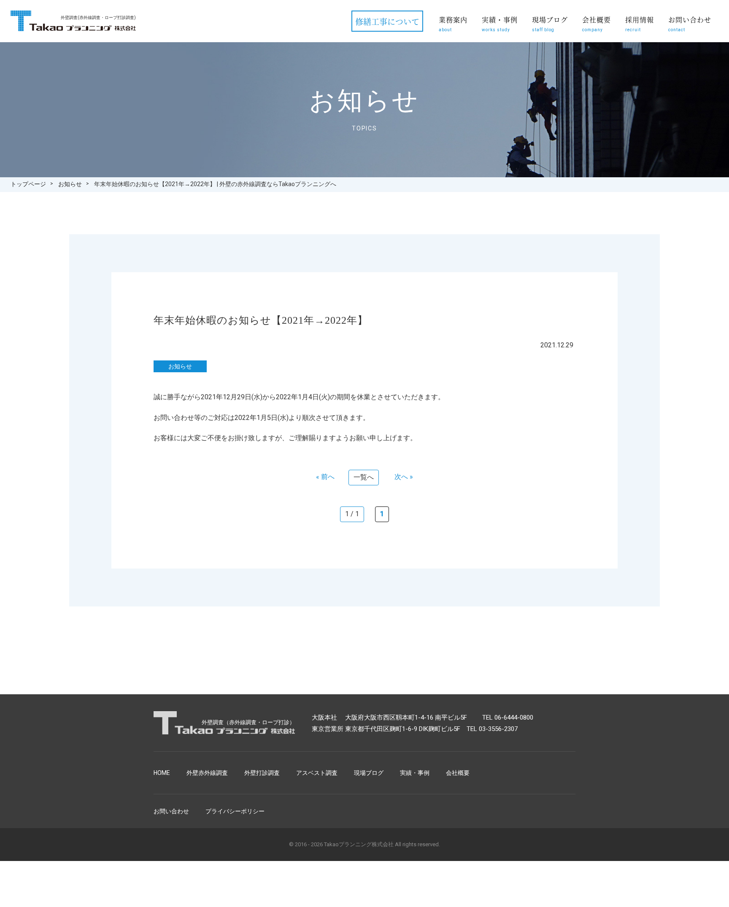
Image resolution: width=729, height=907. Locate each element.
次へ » (403, 477)
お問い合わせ (689, 23)
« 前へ (325, 477)
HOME (162, 772)
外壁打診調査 (262, 772)
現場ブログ (550, 23)
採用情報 (639, 23)
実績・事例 (500, 23)
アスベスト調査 (317, 772)
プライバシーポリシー (235, 811)
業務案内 (453, 23)
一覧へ (364, 477)
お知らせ (70, 184)
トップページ (28, 184)
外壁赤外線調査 (207, 772)
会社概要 (596, 23)
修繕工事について (387, 21)
